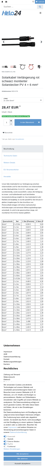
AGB (5, 354)
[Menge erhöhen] (11, 120)
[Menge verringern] (11, 124)
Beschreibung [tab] (9, 149)
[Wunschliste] (33, 2)
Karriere (7, 364)
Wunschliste (8, 133)
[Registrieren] (7, 2)
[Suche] (40, 7)
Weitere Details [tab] (9, 163)
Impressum (8, 352)
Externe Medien (13, 441)
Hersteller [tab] (7, 176)
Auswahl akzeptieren (22, 463)
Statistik (10, 439)
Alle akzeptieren (22, 454)
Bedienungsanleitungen (12, 362)
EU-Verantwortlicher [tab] (11, 170)
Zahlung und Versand (12, 374)
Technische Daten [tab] (10, 156)
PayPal (10, 444)
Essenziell (11, 436)
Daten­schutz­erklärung (18, 432)
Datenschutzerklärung (12, 357)
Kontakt (6, 359)
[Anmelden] (2, 2)
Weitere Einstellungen (12, 449)
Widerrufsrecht (9, 377)
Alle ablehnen (22, 459)
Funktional (11, 446)
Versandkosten (19, 139)
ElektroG (7, 379)
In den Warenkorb (27, 122)
